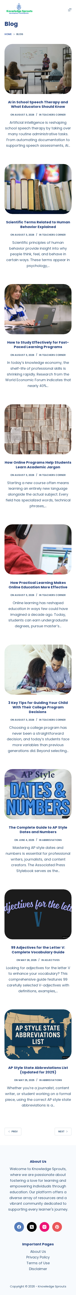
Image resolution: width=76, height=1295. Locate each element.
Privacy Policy (38, 1257)
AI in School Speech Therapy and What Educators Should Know (38, 104)
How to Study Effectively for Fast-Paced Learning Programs (38, 344)
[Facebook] (19, 1227)
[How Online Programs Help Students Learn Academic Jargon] (37, 429)
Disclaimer (38, 1268)
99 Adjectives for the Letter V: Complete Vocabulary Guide (38, 949)
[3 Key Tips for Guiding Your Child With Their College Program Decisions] (37, 670)
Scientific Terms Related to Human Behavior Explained (38, 224)
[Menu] (70, 9)
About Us (38, 1251)
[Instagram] (44, 1227)
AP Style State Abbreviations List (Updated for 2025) (38, 1070)
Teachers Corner (54, 114)
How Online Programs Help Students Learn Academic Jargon (38, 464)
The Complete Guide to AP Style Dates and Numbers (38, 829)
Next (61, 1131)
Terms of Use (38, 1263)
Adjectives (52, 960)
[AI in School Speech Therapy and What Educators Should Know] (37, 69)
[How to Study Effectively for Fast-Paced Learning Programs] (37, 309)
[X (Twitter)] (32, 1227)
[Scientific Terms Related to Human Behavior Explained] (37, 189)
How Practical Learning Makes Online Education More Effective (38, 585)
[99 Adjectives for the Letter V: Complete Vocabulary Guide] (37, 914)
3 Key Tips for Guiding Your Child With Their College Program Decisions (38, 707)
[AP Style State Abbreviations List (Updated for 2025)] (37, 1034)
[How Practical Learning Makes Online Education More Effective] (37, 549)
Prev (14, 1131)
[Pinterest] (57, 1227)
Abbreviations (52, 840)
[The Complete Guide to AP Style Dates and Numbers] (37, 794)
